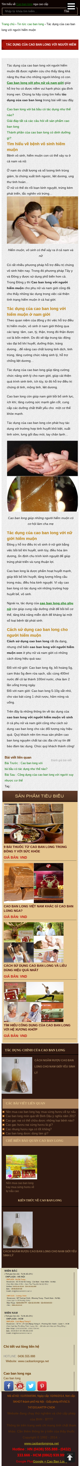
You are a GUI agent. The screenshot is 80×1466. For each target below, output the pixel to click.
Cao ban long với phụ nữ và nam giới (35, 83)
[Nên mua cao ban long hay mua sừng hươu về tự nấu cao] (21, 1163)
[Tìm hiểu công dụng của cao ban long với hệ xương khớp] (40, 1002)
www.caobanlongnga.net (41, 1443)
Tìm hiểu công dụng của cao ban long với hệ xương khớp (37, 1027)
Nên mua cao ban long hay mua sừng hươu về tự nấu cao (20, 1187)
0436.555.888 (26, 1356)
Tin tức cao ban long (30, 24)
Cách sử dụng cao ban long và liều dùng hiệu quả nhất (35, 968)
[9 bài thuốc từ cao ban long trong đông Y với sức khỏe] (40, 823)
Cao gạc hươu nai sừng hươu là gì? (29, 1124)
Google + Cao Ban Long (50, 1461)
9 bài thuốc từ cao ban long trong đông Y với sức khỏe (35, 849)
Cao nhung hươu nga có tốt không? (29, 1129)
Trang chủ (8, 24)
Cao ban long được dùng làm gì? (27, 1133)
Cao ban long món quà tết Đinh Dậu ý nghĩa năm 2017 (41, 1116)
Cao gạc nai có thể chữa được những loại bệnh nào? (40, 1120)
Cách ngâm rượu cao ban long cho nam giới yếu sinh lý (54, 1066)
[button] (71, 6)
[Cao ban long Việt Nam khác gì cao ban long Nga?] (40, 883)
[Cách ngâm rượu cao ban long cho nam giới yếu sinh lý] (18, 1230)
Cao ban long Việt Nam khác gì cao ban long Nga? (38, 908)
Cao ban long (24, 4)
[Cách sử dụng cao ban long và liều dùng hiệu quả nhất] (40, 942)
